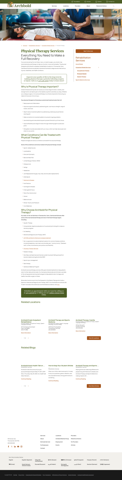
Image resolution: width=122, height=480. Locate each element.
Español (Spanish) (27, 460)
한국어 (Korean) (52, 460)
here (58, 284)
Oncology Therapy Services (31, 248)
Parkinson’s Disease (29, 180)
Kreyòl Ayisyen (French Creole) (26, 465)
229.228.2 (42, 81)
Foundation (77, 1)
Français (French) (92, 460)
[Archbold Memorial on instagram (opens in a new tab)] (21, 446)
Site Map (15, 474)
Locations (66, 6)
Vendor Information (72, 474)
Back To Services (88, 51)
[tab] (98, 67)
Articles (89, 1)
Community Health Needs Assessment (85, 474)
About (88, 6)
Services (54, 6)
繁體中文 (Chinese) (66, 460)
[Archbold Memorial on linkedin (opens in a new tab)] (15, 446)
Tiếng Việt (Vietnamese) (39, 460)
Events (57, 445)
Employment (59, 442)
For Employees (44, 445)
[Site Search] (113, 6)
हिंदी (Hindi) (12, 464)
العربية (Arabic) (52, 464)
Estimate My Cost (45, 442)
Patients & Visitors (101, 6)
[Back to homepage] (21, 45)
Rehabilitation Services (34, 45)
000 (47, 81)
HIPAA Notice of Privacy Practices (59, 474)
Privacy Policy (21, 474)
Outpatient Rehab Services (48, 45)
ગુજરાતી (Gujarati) (79, 460)
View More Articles (94, 386)
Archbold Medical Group (62, 438)
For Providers (74, 442)
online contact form (56, 293)
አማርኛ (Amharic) (104, 460)
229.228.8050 (31, 293)
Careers (99, 1)
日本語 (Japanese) (105, 464)
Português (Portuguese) (64, 465)
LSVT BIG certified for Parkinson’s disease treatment (37, 238)
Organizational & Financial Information (33, 474)
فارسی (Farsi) (77, 464)
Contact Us (111, 1)
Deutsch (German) (92, 464)
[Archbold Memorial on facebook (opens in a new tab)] (8, 446)
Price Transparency (47, 474)
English (11, 460)
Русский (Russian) (40, 464)
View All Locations (94, 338)
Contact (42, 448)
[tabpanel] (88, 73)
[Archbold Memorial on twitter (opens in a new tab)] (12, 446)
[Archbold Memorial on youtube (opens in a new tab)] (18, 446)
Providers (77, 6)
